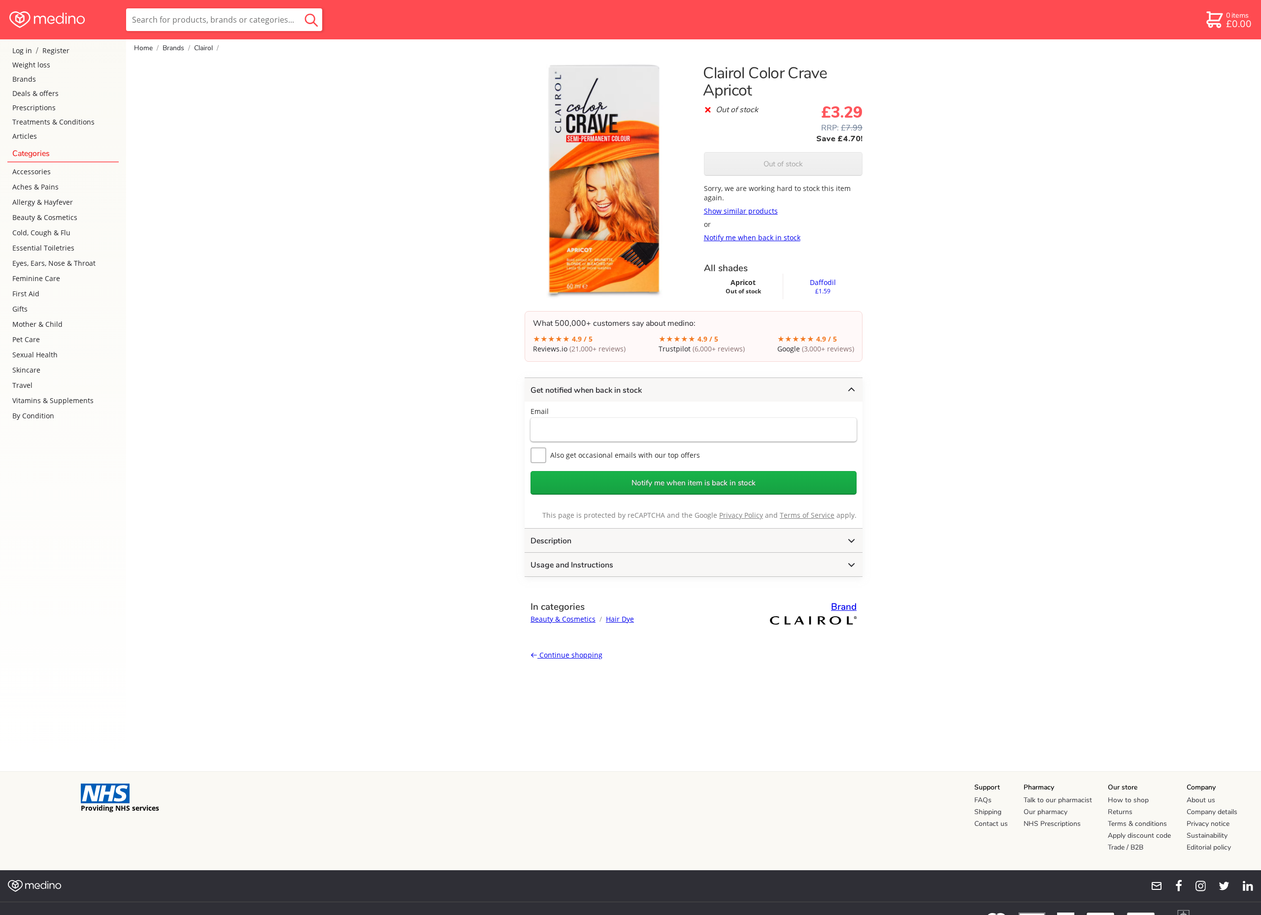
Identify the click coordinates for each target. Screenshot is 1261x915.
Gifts (20, 309)
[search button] (311, 20)
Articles (24, 136)
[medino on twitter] (1219, 886)
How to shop (1128, 800)
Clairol (203, 48)
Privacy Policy (741, 515)
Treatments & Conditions (53, 121)
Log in (22, 50)
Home (143, 48)
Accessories (31, 171)
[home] (62, 19)
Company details (1212, 812)
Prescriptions (34, 107)
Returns (1120, 812)
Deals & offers (35, 93)
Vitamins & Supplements (53, 400)
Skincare (26, 370)
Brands (24, 79)
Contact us (991, 823)
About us (1201, 800)
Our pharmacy (1045, 812)
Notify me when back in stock (752, 237)
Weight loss (31, 64)
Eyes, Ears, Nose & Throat (54, 263)
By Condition (33, 415)
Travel (22, 385)
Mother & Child (37, 324)
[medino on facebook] (1172, 886)
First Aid (25, 293)
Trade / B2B (1125, 847)
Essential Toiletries (43, 247)
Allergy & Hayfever (42, 202)
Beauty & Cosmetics (44, 217)
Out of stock (783, 164)
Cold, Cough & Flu (41, 232)
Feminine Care (36, 278)
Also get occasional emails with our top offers (625, 455)
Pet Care (26, 339)
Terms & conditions (1137, 823)
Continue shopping (569, 655)
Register (55, 50)
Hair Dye (620, 619)
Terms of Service (807, 515)
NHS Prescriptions (1052, 823)
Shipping (987, 812)
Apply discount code (1139, 835)
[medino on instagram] (1196, 886)
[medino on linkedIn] (1243, 886)
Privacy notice (1208, 823)
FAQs (983, 800)
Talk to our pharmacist (1058, 800)
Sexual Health (35, 354)
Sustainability (1207, 835)
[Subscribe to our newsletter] (1152, 886)
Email (540, 411)
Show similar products (741, 211)
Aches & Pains (35, 186)
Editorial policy (1209, 847)
